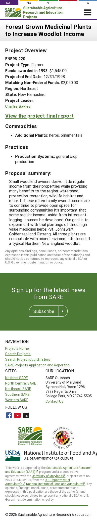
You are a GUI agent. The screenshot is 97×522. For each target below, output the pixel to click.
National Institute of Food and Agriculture (54, 484)
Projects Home (17, 348)
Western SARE (16, 399)
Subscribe (43, 311)
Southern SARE (17, 394)
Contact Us (54, 401)
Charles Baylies (17, 106)
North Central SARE (20, 383)
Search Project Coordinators (27, 359)
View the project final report (39, 115)
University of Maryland (47, 476)
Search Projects (18, 353)
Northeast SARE (18, 388)
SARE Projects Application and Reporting (37, 365)
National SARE (16, 377)
